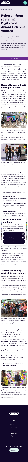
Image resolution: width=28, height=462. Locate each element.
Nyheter (10, 9)
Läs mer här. (14, 428)
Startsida (4, 9)
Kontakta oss (14, 441)
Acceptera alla (8, 234)
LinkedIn (13, 450)
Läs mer (10, 230)
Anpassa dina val (9, 241)
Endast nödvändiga (9, 238)
